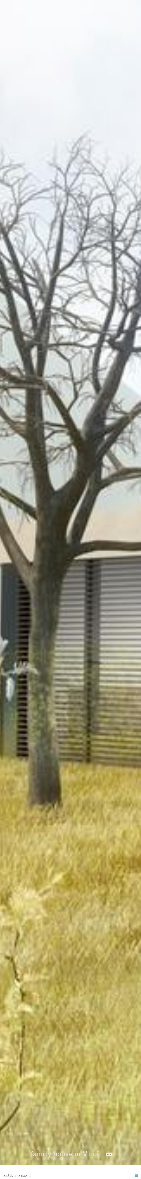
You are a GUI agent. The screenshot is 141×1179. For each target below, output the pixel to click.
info (109, 1154)
